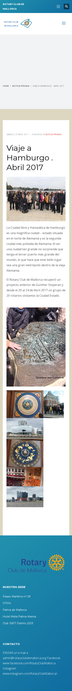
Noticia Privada (20, 85)
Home (6, 85)
